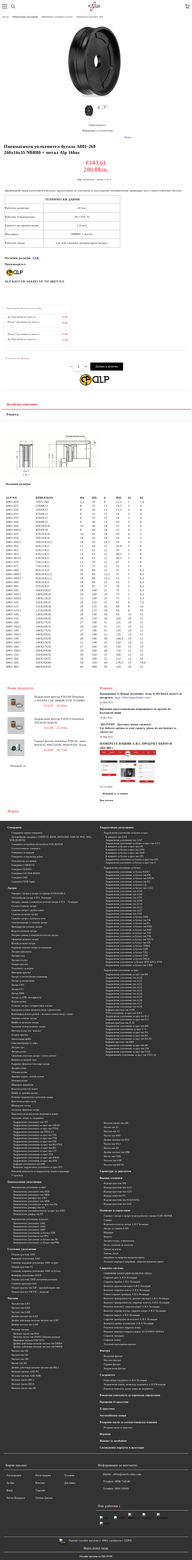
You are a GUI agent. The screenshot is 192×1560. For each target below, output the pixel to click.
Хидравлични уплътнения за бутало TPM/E (128, 946)
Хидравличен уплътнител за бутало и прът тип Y (131, 862)
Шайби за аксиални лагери (25, 1022)
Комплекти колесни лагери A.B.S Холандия (126, 1224)
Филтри (105, 1350)
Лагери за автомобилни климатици (29, 976)
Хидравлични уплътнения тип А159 (124, 1006)
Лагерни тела (18, 956)
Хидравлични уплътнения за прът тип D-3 (127, 1019)
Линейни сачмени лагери (24, 1018)
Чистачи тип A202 (20, 1303)
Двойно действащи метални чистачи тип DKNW (38, 1346)
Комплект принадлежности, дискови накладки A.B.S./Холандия (136, 1298)
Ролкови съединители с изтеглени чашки (32, 1097)
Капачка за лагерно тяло (24, 1060)
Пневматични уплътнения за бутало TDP (34, 1233)
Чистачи (13, 1298)
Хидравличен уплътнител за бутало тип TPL (128, 942)
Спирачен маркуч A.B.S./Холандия (122, 1315)
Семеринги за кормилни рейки (27, 856)
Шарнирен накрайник (22, 1084)
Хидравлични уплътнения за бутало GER (127, 949)
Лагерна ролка (18, 1051)
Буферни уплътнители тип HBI (29, 1164)
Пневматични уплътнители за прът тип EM (35, 1204)
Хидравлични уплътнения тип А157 (124, 1003)
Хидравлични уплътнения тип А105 (124, 897)
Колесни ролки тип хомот (24, 1089)
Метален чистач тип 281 (23, 1388)
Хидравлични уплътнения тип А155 (124, 997)
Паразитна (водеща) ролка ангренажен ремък (34, 1114)
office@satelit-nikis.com (127, 1474)
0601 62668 (122, 1488)
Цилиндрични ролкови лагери (26, 926)
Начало (6, 17)
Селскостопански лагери (23, 906)
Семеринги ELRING (21, 869)
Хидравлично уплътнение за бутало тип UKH (129, 965)
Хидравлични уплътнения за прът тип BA (127, 1032)
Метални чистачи (20, 1329)
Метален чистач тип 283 (116, 1123)
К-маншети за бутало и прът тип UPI (125, 856)
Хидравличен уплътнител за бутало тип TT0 (128, 933)
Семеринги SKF (19, 877)
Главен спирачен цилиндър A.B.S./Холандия (126, 1294)
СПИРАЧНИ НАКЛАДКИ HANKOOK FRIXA (128, 1273)
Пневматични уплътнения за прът (28, 1187)
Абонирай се (18, 766)
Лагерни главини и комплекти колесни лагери (34, 935)
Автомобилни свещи (113, 1415)
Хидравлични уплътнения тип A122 (124, 981)
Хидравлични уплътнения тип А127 (124, 910)
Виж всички (106, 800)
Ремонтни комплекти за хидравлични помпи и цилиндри (40, 1171)
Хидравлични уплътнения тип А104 (124, 894)
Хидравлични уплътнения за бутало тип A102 (129, 888)
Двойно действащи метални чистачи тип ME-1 (35, 1367)
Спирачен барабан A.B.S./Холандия (122, 1281)
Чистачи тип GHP (113, 1160)
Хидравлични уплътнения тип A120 (124, 977)
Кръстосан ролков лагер (23, 1101)
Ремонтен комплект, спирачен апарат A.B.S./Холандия (132, 1306)
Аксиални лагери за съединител (27, 1118)
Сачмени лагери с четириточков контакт (32, 1005)
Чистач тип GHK (112, 1156)
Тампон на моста (112, 1249)
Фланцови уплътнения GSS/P (26, 1275)
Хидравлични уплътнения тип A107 (124, 840)
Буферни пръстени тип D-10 (120, 1023)
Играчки (105, 1434)
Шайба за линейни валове (24, 1093)
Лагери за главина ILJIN (116, 1228)
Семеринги (15, 827)
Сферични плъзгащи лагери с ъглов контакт (33, 1055)
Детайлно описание (22, 404)
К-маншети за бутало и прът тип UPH (125, 849)
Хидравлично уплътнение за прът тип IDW (35, 1161)
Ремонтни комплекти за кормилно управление (130, 1395)
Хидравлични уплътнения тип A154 (124, 993)
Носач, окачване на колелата (118, 1245)
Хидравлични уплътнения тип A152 (124, 987)
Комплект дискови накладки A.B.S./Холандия (127, 1286)
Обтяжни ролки (19, 1080)
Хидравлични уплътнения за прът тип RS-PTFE (37, 1144)
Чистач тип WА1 (112, 1144)
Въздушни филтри (113, 1356)
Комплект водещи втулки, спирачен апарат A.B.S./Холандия (135, 1311)
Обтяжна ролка (19, 1072)
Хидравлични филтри (115, 1368)
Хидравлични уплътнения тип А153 (124, 990)
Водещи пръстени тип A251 (118, 1191)
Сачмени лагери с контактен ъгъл (28, 918)
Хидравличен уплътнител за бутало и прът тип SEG (132, 859)
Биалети (108, 1236)
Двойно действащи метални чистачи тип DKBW (38, 1343)
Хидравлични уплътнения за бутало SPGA (127, 959)
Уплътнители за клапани (23, 861)
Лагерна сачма (18, 1068)
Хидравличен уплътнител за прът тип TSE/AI (36, 1125)
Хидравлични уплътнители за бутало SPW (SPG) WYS (134, 962)
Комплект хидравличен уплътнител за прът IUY (38, 1167)
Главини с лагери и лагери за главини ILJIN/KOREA (38, 893)
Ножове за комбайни (113, 1440)
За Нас (10, 1483)
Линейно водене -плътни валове (27, 1076)
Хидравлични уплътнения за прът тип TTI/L (128, 1051)
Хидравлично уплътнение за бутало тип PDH (129, 926)
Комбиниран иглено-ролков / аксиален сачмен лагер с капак (42, 1014)
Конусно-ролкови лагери (24, 931)
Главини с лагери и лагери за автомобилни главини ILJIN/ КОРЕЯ (138, 1216)
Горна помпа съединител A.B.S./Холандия (125, 1380)
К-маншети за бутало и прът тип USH (125, 853)
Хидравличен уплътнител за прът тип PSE (35, 1141)
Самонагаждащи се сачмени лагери (29, 922)
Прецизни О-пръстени (114, 1402)
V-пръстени (17, 1175)
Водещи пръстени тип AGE (117, 1204)
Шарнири (108, 1232)
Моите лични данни (96, 1548)
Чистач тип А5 (111, 1127)
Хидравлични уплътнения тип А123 (124, 907)
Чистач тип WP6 (112, 1135)
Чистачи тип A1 (112, 1131)
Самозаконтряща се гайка (24, 1043)
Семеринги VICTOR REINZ (25, 873)
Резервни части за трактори (118, 1427)
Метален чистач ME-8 (22, 1384)
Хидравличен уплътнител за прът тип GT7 (35, 1151)
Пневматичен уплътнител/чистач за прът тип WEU (39, 1210)
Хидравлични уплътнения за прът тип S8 (127, 1045)
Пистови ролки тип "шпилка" (26, 1030)
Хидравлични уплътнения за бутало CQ (126, 885)
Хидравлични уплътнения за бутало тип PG (128, 881)
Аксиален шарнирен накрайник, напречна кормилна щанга (134, 1261)
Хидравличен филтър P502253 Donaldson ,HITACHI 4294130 (59, 721)
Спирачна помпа (112, 1340)
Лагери (12, 888)
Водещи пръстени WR (115, 1183)
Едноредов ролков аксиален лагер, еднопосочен (36, 1010)
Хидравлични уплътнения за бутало (122, 867)
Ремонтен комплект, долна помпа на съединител (128, 1388)
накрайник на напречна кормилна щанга (124, 1257)
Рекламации (14, 1475)
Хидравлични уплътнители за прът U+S (126, 1029)
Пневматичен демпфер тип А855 (30, 1198)
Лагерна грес (18, 1047)
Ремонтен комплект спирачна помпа (122, 1327)
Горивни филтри (112, 1364)
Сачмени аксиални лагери (24, 914)
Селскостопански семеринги (25, 848)
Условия (69, 1475)
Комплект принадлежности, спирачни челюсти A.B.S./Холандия (136, 1302)
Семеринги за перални (22, 852)
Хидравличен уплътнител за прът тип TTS (35, 1135)
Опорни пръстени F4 (22, 1267)
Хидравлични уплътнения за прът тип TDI (127, 1048)
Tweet (127, 137)
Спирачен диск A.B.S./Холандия (120, 1277)
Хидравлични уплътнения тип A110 (124, 904)
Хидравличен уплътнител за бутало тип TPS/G (130, 939)
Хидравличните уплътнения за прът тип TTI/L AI (131, 1055)
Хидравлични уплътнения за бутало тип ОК (128, 920)
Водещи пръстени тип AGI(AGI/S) (121, 1200)
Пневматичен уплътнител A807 (29, 1229)
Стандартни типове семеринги (26, 833)
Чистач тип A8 (111, 1148)
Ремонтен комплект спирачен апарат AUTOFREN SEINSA (134, 1331)
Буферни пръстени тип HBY (120, 1042)
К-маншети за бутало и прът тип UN (124, 846)
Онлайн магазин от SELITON (96, 1556)
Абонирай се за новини (115, 793)
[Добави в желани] (182, 356)
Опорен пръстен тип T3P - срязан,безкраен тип (35, 1287)
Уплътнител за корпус (22, 968)
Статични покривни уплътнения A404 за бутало (36, 1271)
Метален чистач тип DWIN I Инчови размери (36, 1337)
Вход (9, 1490)
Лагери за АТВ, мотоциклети (26, 997)
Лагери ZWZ (17, 985)
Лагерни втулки (19, 960)
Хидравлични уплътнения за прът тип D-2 (127, 1016)
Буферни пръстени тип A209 (120, 1010)
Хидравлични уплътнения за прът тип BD (127, 1026)
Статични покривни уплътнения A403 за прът (34, 1262)
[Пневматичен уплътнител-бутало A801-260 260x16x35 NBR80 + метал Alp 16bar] (96, 98)
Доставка (69, 1483)
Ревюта (12, 414)
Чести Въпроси (16, 1498)
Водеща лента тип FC (115, 1195)
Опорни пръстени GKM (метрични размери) (34, 1279)
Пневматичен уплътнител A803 (29, 1226)
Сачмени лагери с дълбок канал (27, 910)
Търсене (40, 1490)
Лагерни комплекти (21, 951)
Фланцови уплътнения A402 (25, 1258)
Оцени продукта (97, 125)
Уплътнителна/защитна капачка (120, 1344)
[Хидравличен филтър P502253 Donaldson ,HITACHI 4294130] (16, 725)
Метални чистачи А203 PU (25, 1371)
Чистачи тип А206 (20, 1312)
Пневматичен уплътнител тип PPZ (30, 1236)
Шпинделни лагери (21, 1105)
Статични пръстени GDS (24, 1283)
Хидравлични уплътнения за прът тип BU (34, 1148)
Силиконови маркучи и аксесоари (122, 1447)
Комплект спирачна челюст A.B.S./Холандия (127, 1290)
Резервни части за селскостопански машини (128, 1422)
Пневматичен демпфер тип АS (29, 1207)
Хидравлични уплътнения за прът (121, 970)
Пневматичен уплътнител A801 (90, 17)
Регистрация (43, 1475)
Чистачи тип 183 (19, 1355)
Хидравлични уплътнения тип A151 (124, 984)
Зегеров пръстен (19, 1035)
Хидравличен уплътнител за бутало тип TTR (128, 936)
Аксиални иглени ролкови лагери (28, 1026)
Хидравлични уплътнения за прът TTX (33, 1154)
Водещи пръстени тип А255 (118, 1187)
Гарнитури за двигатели (115, 1171)
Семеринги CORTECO (22, 865)
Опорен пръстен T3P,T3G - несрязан (30, 1292)
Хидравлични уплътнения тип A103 (124, 891)
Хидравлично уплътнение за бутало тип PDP (129, 930)
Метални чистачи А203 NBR (26, 1376)
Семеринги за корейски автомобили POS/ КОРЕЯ (37, 844)
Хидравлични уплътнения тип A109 (124, 901)
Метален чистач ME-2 (22, 1380)
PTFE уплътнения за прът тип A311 (124, 1013)
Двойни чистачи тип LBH (117, 1152)
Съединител (107, 1375)
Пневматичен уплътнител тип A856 (31, 1201)
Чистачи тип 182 (19, 1351)
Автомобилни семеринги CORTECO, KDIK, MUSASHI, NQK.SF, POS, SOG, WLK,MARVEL (50, 838)
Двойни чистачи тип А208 (24, 1324)
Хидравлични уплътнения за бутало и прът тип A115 (133, 843)
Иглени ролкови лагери (23, 943)
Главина (108, 1220)
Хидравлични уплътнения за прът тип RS (127, 1035)
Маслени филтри (112, 1360)
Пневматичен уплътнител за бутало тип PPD (36, 1242)
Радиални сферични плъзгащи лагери (30, 1064)
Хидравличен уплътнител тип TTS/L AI (33, 1132)
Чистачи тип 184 (19, 1359)
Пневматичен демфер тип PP (28, 1214)
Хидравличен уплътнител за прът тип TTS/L (36, 1128)
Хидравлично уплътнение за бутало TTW (127, 955)
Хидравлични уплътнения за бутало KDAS (128, 872)
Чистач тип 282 (19, 1363)
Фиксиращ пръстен (21, 972)
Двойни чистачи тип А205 (24, 1316)
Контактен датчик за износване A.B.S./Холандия (129, 1323)
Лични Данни (43, 1498)
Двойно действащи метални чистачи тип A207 (35, 1320)
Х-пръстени (107, 1408)
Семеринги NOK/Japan (23, 881)
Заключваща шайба (21, 1039)
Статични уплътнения (22, 1249)
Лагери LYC (17, 989)
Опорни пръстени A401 (23, 1254)
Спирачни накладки (114, 1336)
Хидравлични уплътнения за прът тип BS (127, 974)
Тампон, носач (111, 1253)
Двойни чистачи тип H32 (116, 1140)
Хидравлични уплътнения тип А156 (124, 1000)
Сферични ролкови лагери (24, 939)
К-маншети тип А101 (116, 837)
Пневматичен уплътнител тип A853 (31, 1195)
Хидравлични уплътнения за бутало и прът (126, 833)
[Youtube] (111, 1496)
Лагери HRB (17, 993)
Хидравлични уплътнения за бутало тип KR (128, 875)
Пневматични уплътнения (25, 17)
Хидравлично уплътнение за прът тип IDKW (36, 1157)
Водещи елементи (111, 1178)
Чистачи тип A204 (20, 1308)
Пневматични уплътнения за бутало (57, 17)
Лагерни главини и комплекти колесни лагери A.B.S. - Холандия (44, 902)
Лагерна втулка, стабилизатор (119, 1241)
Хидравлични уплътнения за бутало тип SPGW (130, 878)
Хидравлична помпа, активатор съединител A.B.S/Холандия (135, 1384)
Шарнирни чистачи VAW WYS (29, 1340)
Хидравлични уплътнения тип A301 (124, 913)
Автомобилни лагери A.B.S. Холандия (31, 897)
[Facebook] (103, 1496)
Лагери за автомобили (22, 980)
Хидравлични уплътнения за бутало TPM (127, 917)
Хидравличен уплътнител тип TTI (30, 1122)
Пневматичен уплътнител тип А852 (31, 1191)
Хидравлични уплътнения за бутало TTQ (127, 952)
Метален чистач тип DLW (26, 1333)
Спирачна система (111, 1268)
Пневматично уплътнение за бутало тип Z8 (35, 1239)
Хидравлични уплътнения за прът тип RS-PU (129, 1038)
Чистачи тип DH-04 (114, 1164)
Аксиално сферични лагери (25, 1109)
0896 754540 (122, 1481)
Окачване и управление (115, 1210)
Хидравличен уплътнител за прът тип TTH (35, 1138)
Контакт (40, 1483)
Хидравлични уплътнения (117, 827)
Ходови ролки (18, 1001)
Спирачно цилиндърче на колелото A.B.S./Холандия (131, 1319)
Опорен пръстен (19, 964)
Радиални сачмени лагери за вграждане (31, 947)
